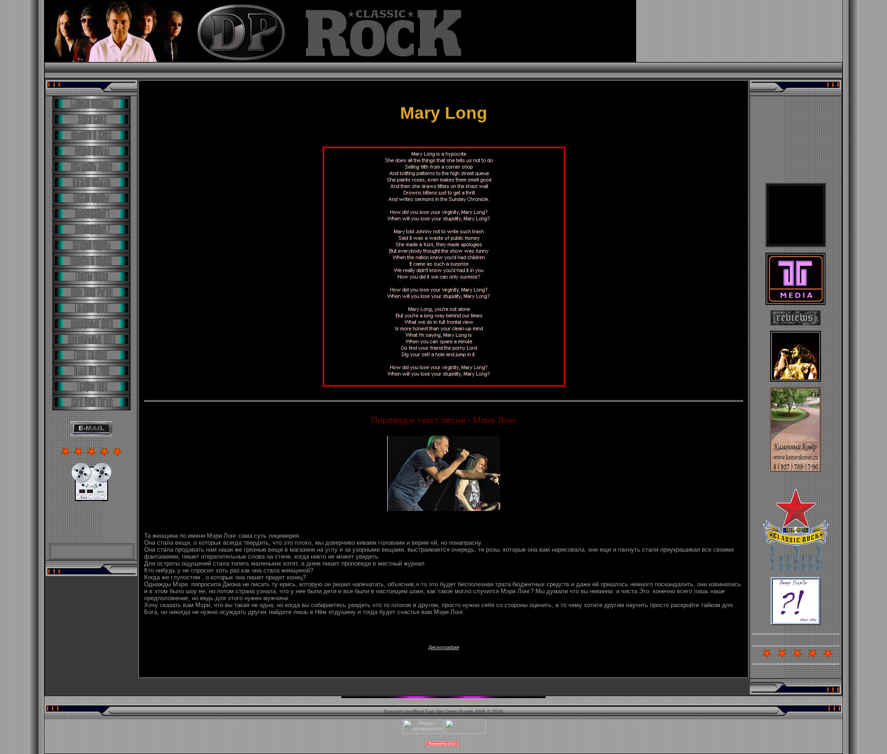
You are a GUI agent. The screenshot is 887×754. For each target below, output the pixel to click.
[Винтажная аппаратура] (91, 499)
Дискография (443, 647)
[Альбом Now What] (795, 623)
